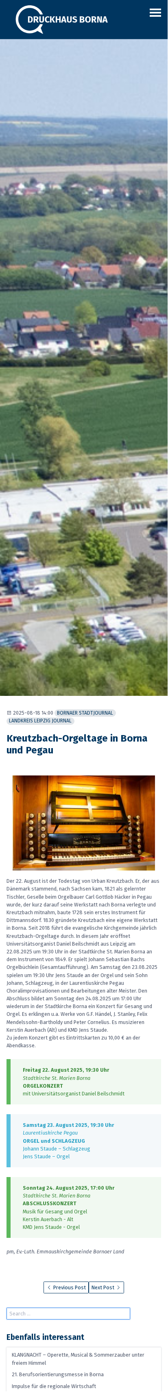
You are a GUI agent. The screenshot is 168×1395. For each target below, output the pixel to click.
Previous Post (69, 1287)
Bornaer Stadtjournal (85, 713)
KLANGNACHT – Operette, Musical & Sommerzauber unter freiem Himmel (78, 1359)
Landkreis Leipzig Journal (40, 721)
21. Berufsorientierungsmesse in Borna (58, 1375)
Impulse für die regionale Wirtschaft (54, 1386)
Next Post (104, 1287)
